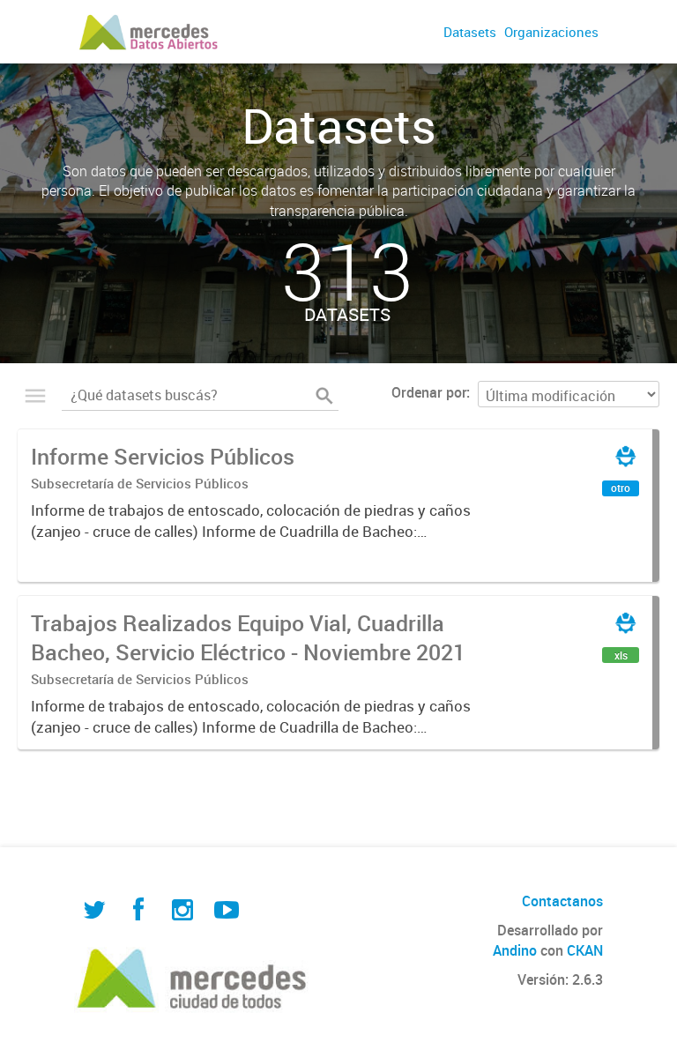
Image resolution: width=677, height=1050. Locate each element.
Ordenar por (428, 392)
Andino (515, 950)
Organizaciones (551, 32)
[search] (324, 396)
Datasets (469, 32)
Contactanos (562, 901)
